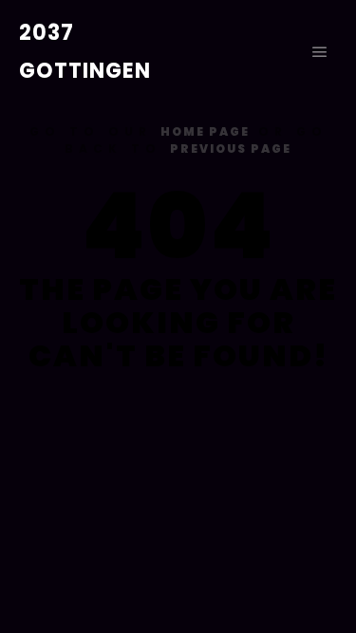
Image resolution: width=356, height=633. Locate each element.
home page (205, 131)
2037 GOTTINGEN (85, 51)
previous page (230, 148)
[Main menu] (320, 52)
